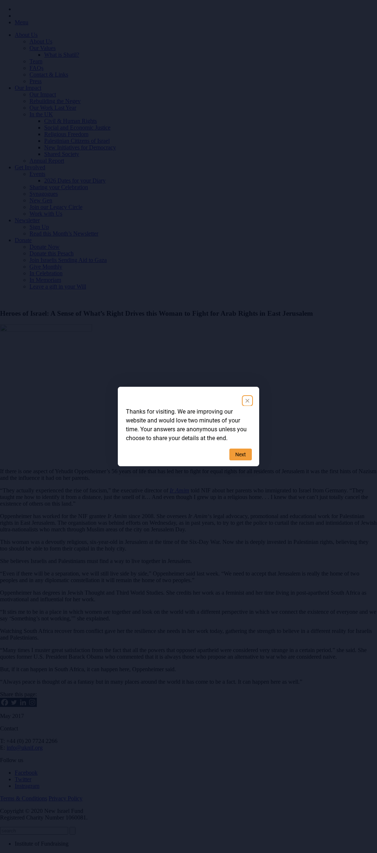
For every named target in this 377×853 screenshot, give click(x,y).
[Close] (247, 400)
